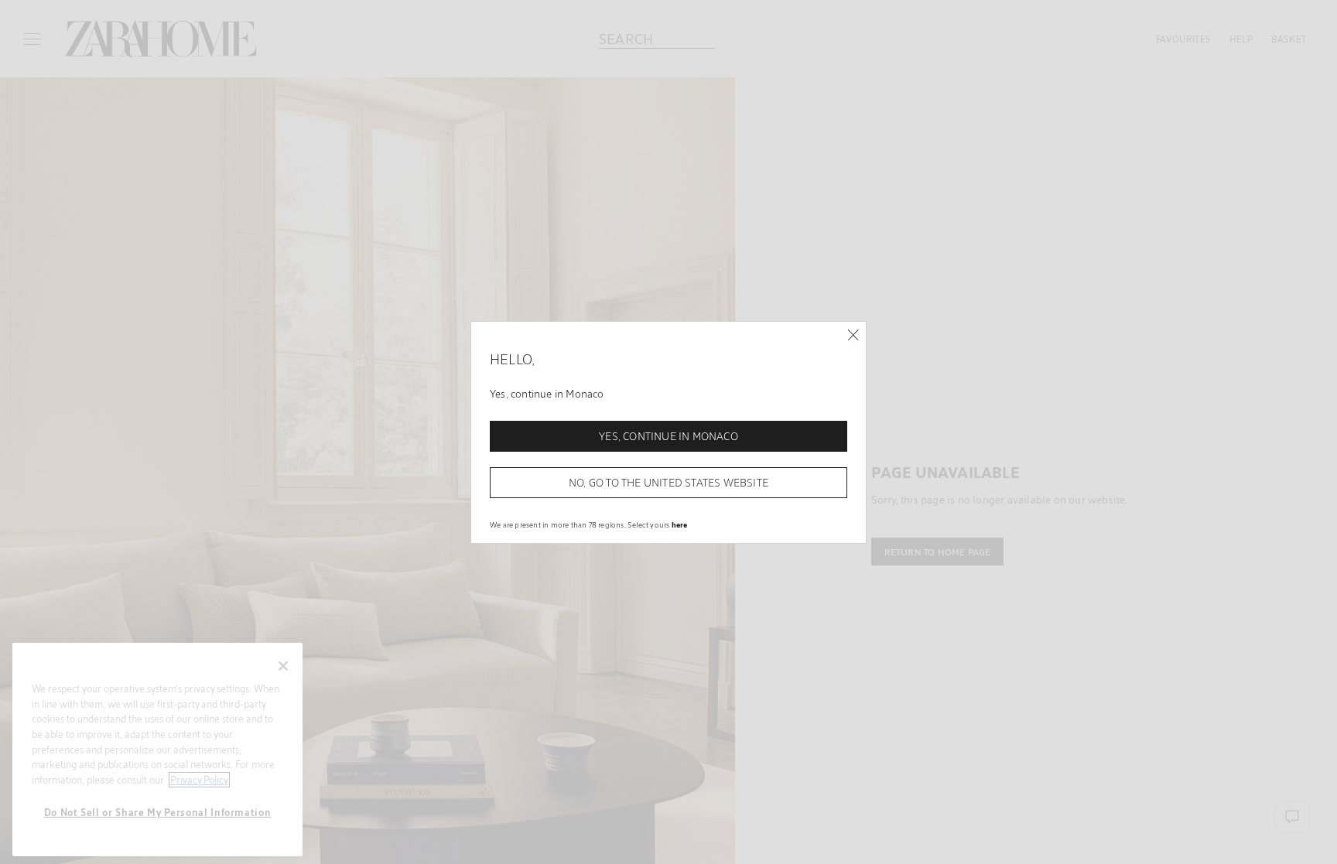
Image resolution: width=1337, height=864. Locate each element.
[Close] (853, 335)
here (680, 524)
